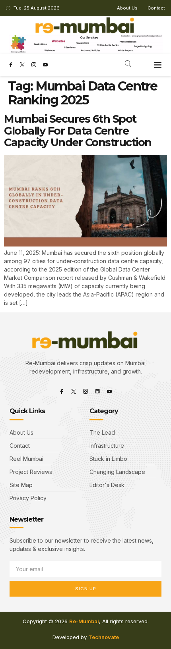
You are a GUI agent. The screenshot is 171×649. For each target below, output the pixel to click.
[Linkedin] (97, 391)
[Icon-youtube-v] (45, 64)
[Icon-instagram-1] (34, 64)
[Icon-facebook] (11, 64)
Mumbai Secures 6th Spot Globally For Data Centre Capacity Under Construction (78, 130)
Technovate (103, 637)
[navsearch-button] (128, 64)
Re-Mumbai (84, 621)
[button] (158, 64)
